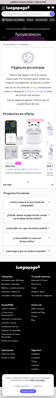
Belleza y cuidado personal (12, 288)
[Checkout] (53, 7)
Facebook (35, 358)
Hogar (34, 288)
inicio (32, 87)
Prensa (34, 316)
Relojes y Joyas (38, 292)
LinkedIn (35, 369)
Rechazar (37, 386)
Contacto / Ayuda (8, 323)
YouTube (35, 365)
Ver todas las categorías (41, 295)
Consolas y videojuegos (11, 295)
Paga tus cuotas (8, 354)
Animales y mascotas (10, 284)
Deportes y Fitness (39, 280)
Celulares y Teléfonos (10, 292)
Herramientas (41, 20)
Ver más (7, 184)
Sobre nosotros (37, 308)
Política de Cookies (37, 380)
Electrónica (36, 284)
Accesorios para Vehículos (12, 280)
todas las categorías (36, 91)
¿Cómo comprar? (9, 308)
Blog (33, 320)
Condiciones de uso (9, 326)
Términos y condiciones (11, 319)
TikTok (34, 361)
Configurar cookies (22, 386)
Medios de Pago (38, 312)
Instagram (35, 354)
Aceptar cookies (28, 391)
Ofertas (30, 20)
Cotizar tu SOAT (8, 358)
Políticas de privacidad (11, 330)
